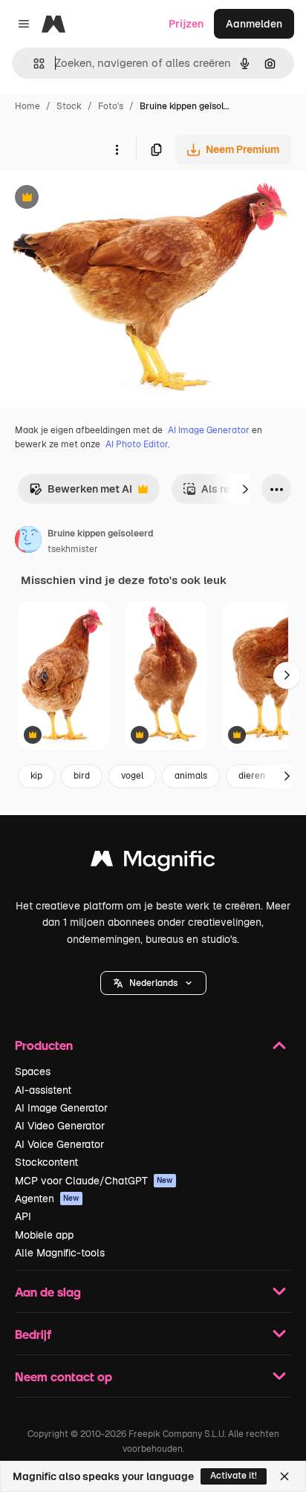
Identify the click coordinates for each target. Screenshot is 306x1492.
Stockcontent (46, 1162)
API (23, 1216)
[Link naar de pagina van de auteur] (28, 541)
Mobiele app (44, 1235)
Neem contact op (63, 1376)
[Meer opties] (116, 149)
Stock (69, 106)
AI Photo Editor (136, 444)
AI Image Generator (209, 430)
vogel (132, 776)
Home (27, 106)
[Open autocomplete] (33, 63)
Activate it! (233, 1476)
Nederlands (153, 983)
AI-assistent (43, 1090)
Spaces (33, 1071)
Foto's (110, 106)
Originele (97, 199)
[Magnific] (153, 862)
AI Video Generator (60, 1125)
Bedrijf (33, 1334)
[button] (153, 983)
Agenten (47, 1198)
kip (36, 776)
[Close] (284, 1476)
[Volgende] (245, 489)
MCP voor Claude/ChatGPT (94, 1180)
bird (82, 776)
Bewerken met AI (80, 493)
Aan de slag (48, 1292)
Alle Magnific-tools (60, 1252)
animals (191, 776)
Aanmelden (254, 23)
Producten (44, 1045)
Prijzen (186, 23)
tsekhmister (73, 549)
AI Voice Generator (59, 1144)
